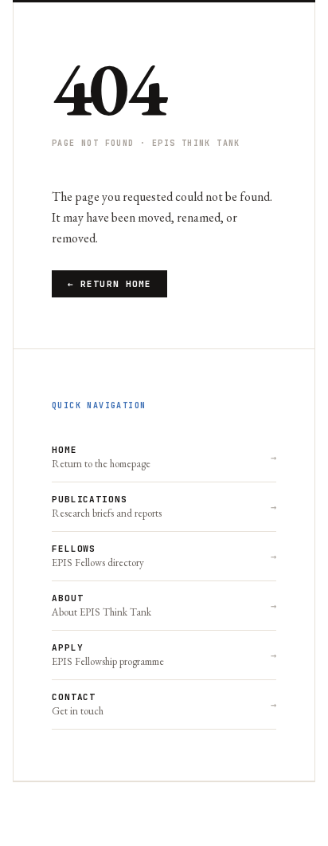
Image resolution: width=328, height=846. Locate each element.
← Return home (109, 283)
